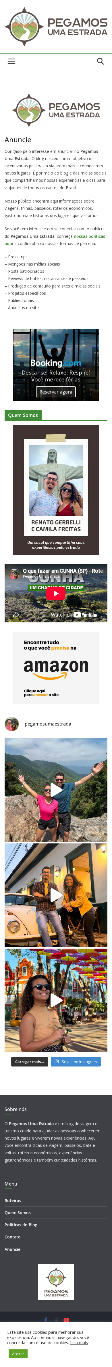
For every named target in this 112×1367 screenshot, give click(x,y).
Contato (13, 1237)
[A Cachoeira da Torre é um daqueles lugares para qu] (56, 790)
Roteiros (13, 1200)
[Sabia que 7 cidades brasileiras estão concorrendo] (56, 895)
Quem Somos (18, 1212)
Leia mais (79, 1342)
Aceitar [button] (18, 1353)
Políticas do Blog (21, 1224)
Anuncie (12, 1249)
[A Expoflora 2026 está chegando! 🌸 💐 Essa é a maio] (56, 1000)
